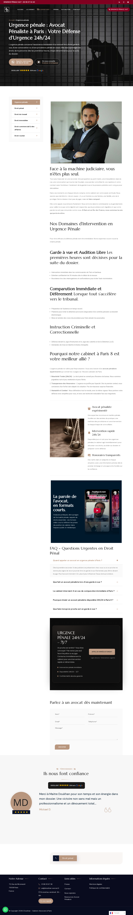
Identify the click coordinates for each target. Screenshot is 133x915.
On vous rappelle (45, 901)
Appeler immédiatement (102, 652)
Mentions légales (95, 884)
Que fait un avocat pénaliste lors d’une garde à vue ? (77, 582)
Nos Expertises (43, 9)
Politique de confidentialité (99, 888)
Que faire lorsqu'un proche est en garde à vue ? (75, 609)
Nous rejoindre (70, 893)
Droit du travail (21, 114)
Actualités (65, 9)
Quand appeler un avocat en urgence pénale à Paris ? (77, 560)
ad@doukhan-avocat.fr (50, 888)
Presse (56, 9)
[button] (27, 70)
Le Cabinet (30, 9)
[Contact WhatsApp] (5, 910)
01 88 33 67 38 (46, 884)
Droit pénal (19, 108)
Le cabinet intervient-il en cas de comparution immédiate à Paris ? (84, 591)
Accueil (20, 9)
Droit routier (20, 136)
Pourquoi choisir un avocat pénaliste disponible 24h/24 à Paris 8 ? (83, 600)
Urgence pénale (21, 102)
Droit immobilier (21, 120)
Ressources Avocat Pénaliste (72, 898)
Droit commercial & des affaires (24, 128)
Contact (76, 9)
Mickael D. (45, 809)
